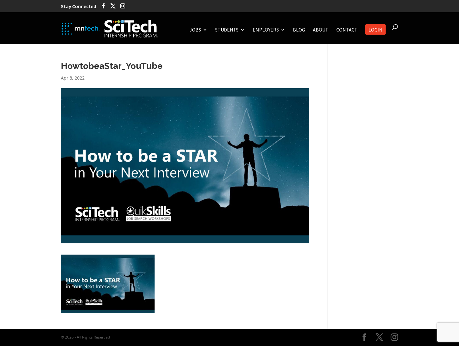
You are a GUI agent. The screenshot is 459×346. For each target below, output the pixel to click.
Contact (347, 30)
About (320, 30)
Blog (299, 30)
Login (375, 30)
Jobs (195, 30)
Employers (266, 30)
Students (227, 30)
